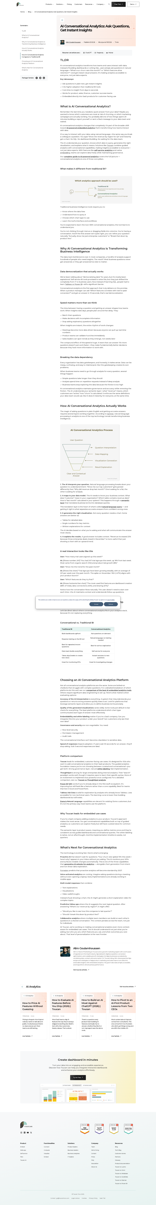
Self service (23, 1153)
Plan (21, 1157)
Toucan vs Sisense (120, 1180)
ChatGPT (88, 53)
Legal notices (75, 1198)
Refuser (111, 604)
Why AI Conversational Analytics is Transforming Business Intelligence (34, 43)
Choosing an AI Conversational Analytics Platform (32, 62)
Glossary (117, 1160)
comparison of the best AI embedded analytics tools (108, 690)
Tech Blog (118, 1150)
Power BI (64, 784)
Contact (93, 1153)
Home (22, 12)
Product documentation (122, 1163)
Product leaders (72, 1147)
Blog (29, 12)
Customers (78, 4)
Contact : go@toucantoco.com (59, 1198)
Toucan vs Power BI (121, 1183)
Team (93, 1147)
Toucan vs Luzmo (120, 1167)
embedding (65, 153)
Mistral (110, 53)
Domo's (63, 801)
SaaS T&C (103, 1198)
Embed (22, 1147)
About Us (94, 1167)
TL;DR (24, 31)
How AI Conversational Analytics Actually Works (33, 49)
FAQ (92, 1160)
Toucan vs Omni (120, 1170)
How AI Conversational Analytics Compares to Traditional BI (33, 56)
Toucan (110, 145)
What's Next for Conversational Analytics (32, 69)
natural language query (112, 507)
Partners (118, 1157)
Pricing (69, 4)
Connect (46, 1147)
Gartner (110, 414)
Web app (23, 1150)
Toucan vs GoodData (121, 1177)
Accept (96, 604)
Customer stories (120, 1153)
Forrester (64, 871)
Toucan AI (23, 1160)
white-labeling (103, 769)
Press (93, 1157)
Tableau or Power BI (73, 284)
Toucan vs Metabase (121, 1173)
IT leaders (71, 1157)
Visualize (46, 1153)
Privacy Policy (93, 1198)
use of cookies (111, 600)
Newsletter (94, 1163)
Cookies (84, 1198)
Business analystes (74, 1153)
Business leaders (73, 1150)
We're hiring (95, 1150)
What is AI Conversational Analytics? (30, 36)
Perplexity (100, 53)
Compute (47, 1150)
